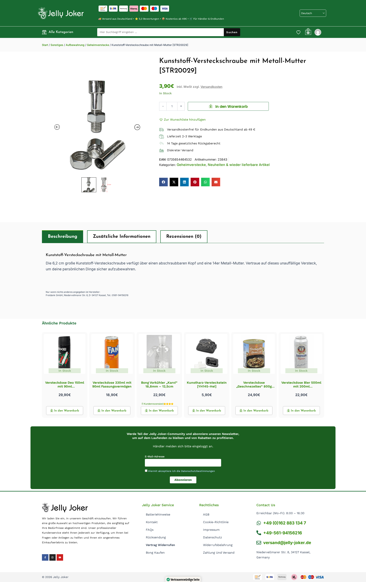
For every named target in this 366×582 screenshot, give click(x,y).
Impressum (211, 530)
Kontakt (152, 522)
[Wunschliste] (298, 32)
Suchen (232, 32)
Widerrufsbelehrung (218, 545)
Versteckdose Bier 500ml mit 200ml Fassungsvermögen (301, 386)
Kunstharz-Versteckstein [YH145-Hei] (207, 384)
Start (45, 44)
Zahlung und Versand (218, 552)
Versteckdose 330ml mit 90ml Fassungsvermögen (112, 384)
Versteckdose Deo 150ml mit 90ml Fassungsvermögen (64, 386)
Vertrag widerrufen (160, 545)
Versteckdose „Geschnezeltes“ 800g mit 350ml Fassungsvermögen (254, 388)
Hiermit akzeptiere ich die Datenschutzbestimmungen (181, 471)
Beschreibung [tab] (62, 236)
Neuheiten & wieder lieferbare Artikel (239, 165)
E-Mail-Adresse (155, 456)
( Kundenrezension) (153, 403)
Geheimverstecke (98, 44)
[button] (182, 119)
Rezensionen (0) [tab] (183, 236)
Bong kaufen (155, 552)
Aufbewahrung (75, 44)
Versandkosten (211, 87)
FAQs (149, 530)
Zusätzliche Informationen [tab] (121, 236)
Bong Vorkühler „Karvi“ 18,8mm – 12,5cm (159, 384)
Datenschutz (212, 537)
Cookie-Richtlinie (216, 522)
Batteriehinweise (158, 514)
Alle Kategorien (61, 32)
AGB (206, 514)
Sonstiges (57, 44)
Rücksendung (156, 537)
